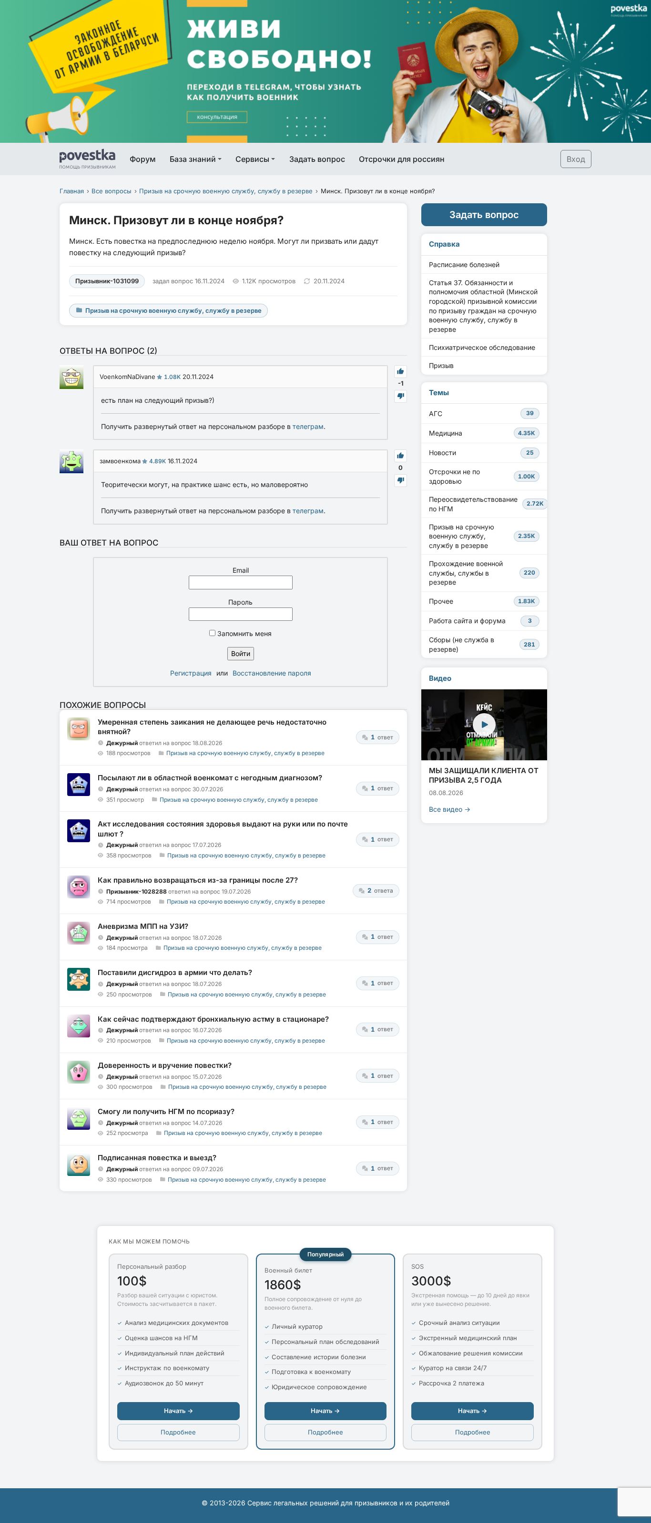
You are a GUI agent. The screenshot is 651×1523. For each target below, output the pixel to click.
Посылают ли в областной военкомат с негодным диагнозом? (210, 777)
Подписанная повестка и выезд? (157, 1157)
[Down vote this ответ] (400, 396)
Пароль (240, 602)
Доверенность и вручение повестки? (165, 1065)
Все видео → (449, 809)
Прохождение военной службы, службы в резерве (482, 572)
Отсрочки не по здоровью (482, 476)
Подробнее (178, 1432)
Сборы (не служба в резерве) (482, 644)
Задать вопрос (317, 159)
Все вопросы (112, 191)
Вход (576, 159)
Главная (72, 191)
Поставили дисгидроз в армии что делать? (175, 972)
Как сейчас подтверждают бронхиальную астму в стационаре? (213, 1019)
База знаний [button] (193, 159)
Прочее (482, 601)
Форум (143, 159)
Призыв (441, 365)
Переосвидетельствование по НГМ (486, 504)
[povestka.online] (87, 159)
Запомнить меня (243, 633)
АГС (481, 413)
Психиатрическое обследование (482, 347)
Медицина (482, 433)
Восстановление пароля (272, 673)
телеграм (308, 426)
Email (241, 570)
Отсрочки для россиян (402, 159)
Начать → (178, 1410)
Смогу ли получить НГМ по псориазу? (166, 1111)
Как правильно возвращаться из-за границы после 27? (198, 880)
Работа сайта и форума (480, 621)
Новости (481, 452)
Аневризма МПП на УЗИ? (143, 926)
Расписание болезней (464, 264)
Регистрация (191, 673)
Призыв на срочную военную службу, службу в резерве (226, 191)
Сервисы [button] (252, 159)
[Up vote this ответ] (400, 371)
